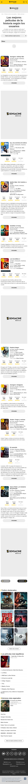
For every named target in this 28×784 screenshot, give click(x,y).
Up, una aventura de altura (18, 143)
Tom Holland (17, 190)
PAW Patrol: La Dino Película (8, 675)
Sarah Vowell (17, 266)
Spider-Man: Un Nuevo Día (17, 656)
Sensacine (12, 766)
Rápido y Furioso (6, 686)
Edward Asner (17, 150)
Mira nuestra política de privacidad (13, 781)
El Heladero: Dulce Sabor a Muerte (9, 727)
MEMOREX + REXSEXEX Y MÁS (8, 733)
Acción (17, 58)
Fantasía (12, 187)
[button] (25, 35)
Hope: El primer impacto (6, 735)
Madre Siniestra (4, 722)
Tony (3, 683)
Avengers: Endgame (16, 385)
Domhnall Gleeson (18, 455)
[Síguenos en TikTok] (20, 753)
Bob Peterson (16, 152)
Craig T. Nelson (18, 265)
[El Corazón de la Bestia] (5, 706)
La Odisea (4, 672)
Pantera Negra (14, 347)
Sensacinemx (17, 238)
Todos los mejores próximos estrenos (14, 740)
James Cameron (20, 424)
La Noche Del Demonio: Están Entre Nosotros (12, 670)
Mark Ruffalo (19, 65)
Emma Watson (16, 494)
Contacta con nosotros (20, 771)
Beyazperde (6, 764)
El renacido (13, 447)
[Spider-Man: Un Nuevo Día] (5, 661)
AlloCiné (6, 762)
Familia (12, 146)
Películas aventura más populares (10, 14)
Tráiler (11, 705)
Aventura (21, 58)
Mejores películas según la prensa (12, 35)
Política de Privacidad (14, 772)
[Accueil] (12, 2)
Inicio (2, 14)
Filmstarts (18, 762)
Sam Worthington (18, 426)
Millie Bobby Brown (15, 233)
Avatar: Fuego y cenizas (17, 419)
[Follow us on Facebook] (8, 753)
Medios (7, 158)
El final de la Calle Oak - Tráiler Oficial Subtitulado (21, 644)
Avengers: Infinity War (17, 56)
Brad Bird (18, 263)
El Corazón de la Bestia (15, 700)
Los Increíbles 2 (15, 259)
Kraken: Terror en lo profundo (7, 725)
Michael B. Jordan (14, 355)
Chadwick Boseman (19, 354)
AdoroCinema (19, 764)
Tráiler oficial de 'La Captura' (7, 608)
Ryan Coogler (19, 352)
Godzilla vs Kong (15, 226)
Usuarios (14, 158)
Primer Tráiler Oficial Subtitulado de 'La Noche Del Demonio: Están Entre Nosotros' (21, 626)
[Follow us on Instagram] (16, 753)
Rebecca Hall (23, 233)
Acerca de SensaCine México (8, 771)
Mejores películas (21, 14)
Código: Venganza (6, 680)
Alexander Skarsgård (19, 232)
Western (22, 449)
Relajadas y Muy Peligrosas (8, 689)
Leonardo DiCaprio (19, 453)
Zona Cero (3, 714)
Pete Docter (19, 147)
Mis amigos (21, 158)
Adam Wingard (19, 230)
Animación (18, 144)
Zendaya (23, 190)
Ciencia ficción (13, 60)
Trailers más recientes (14, 648)
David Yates (19, 492)
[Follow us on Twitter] (12, 753)
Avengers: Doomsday (6, 717)
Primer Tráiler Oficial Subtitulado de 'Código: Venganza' (7, 644)
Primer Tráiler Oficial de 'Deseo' (21, 608)
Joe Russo (18, 61)
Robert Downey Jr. (18, 64)
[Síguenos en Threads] (24, 753)
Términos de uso (5, 772)
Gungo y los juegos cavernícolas (8, 730)
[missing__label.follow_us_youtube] (4, 753)
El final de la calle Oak (7, 678)
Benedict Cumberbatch (16, 191)
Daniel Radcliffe (18, 493)
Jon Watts (18, 188)
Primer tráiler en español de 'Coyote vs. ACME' (7, 626)
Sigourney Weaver (19, 427)
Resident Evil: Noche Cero (7, 719)
